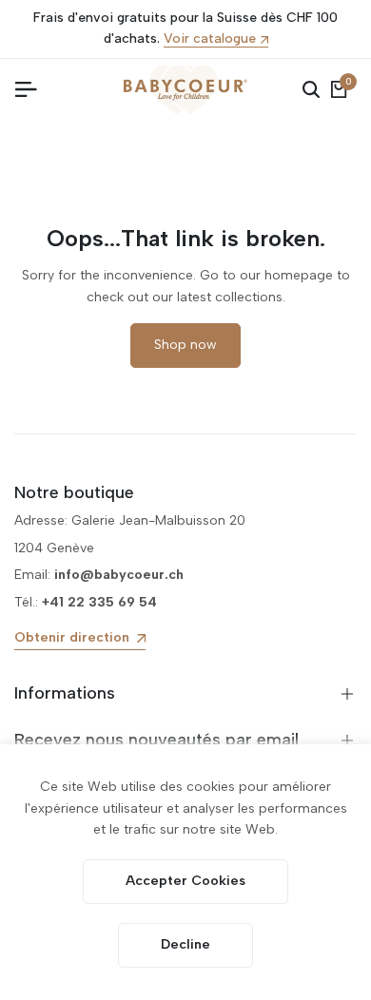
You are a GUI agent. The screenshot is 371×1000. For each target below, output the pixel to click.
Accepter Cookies (185, 881)
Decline (185, 944)
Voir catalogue (210, 39)
